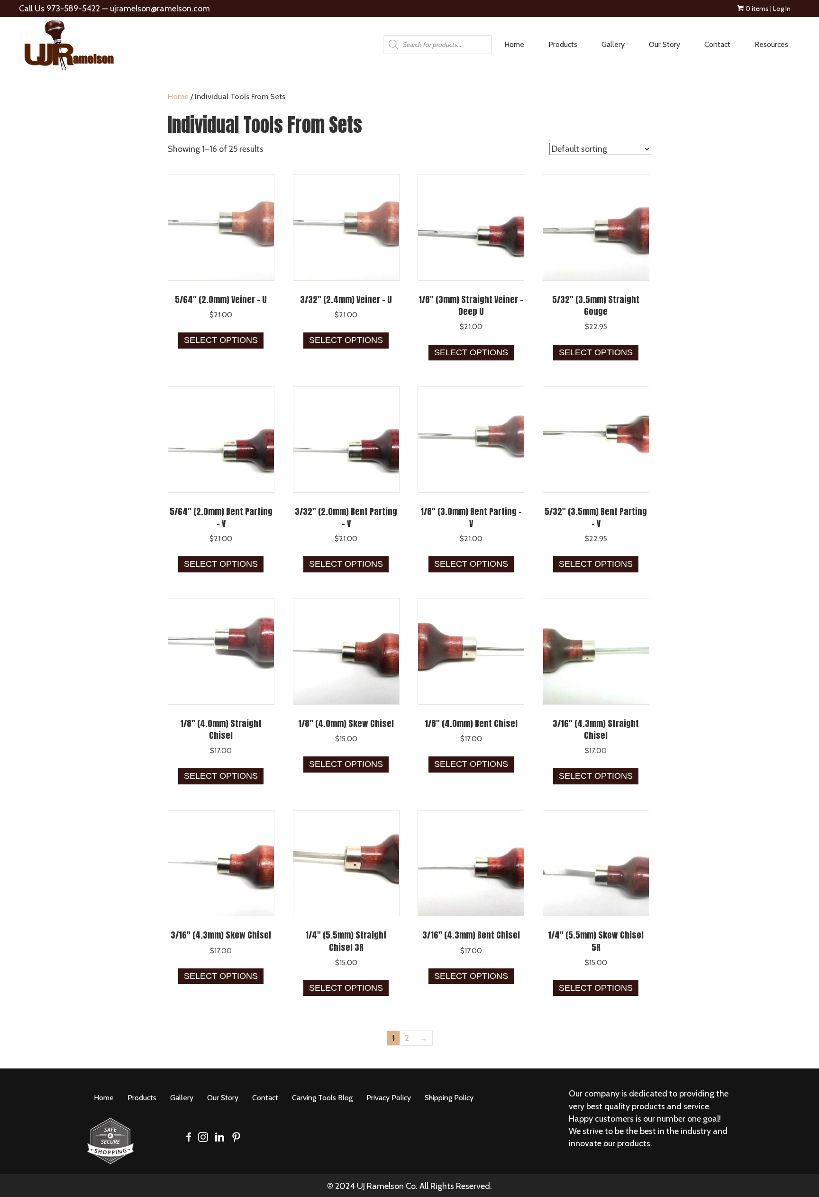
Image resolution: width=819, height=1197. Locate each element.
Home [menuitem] (514, 44)
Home (178, 96)
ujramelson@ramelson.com (160, 8)
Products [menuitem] (562, 44)
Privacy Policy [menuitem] (388, 1097)
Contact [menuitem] (717, 44)
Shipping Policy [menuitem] (449, 1097)
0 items (756, 8)
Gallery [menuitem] (613, 44)
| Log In (780, 8)
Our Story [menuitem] (664, 44)
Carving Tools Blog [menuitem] (322, 1097)
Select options (221, 340)
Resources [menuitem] (771, 44)
